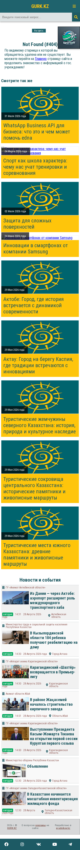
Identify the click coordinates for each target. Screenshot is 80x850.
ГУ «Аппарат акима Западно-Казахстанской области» (36, 788)
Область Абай (60, 716)
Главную (41, 59)
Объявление (37, 766)
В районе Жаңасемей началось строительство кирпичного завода (51, 704)
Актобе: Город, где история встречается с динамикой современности (33, 305)
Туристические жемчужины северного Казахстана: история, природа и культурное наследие (39, 425)
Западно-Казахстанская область (58, 811)
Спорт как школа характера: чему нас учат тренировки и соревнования (35, 167)
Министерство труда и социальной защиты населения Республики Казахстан (36, 625)
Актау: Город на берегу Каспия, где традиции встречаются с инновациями (38, 365)
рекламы (40, 825)
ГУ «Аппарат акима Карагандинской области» (32, 661)
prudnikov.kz (63, 828)
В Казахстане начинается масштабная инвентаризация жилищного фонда (52, 799)
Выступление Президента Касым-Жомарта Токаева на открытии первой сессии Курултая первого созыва (54, 736)
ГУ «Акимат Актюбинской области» (25, 587)
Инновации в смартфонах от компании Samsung (35, 248)
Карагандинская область (58, 685)
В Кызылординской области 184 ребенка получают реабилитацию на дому (54, 640)
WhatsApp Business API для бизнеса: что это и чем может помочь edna (36, 131)
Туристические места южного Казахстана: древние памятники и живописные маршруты (36, 554)
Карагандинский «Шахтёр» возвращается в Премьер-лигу (53, 672)
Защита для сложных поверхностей (27, 224)
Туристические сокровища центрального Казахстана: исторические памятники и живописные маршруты (34, 488)
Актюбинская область (58, 615)
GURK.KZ (40, 6)
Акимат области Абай (18, 693)
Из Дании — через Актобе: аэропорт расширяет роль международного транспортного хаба (52, 600)
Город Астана (59, 654)
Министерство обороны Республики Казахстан (32, 760)
